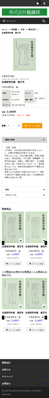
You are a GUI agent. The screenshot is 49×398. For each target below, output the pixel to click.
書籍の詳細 (10, 139)
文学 (22, 29)
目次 (7, 189)
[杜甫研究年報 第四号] (36, 227)
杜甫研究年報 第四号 (36, 246)
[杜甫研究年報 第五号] (13, 227)
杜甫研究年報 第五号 (12, 246)
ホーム (5, 29)
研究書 (14, 29)
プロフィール (10, 195)
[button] (30, 44)
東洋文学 (32, 29)
